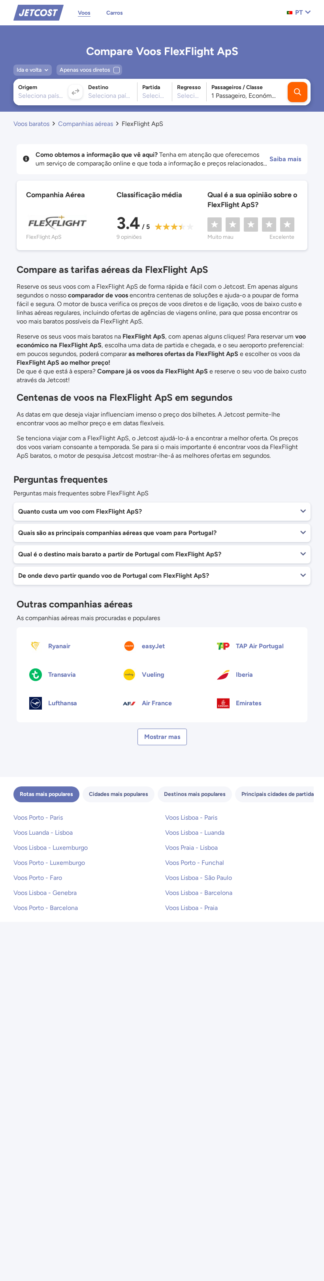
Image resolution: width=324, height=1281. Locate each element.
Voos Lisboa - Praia (191, 908)
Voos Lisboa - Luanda (194, 832)
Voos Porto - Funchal (194, 862)
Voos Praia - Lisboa (191, 847)
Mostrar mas (162, 736)
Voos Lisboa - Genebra (45, 893)
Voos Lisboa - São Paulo (198, 877)
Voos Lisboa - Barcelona (198, 893)
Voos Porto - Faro (37, 877)
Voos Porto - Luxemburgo (49, 862)
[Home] (38, 12)
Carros (114, 13)
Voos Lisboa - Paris (191, 817)
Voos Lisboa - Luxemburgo (50, 847)
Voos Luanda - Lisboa (43, 832)
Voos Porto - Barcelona (45, 908)
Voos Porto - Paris (38, 817)
